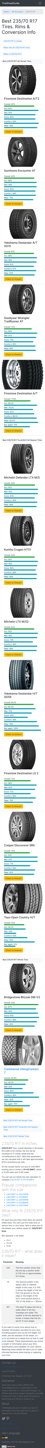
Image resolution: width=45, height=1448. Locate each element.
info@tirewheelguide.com (12, 1366)
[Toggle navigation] (40, 3)
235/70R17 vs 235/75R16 (17, 1205)
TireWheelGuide (10, 3)
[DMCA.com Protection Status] (9, 1446)
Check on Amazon (14, 131)
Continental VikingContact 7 (21, 1070)
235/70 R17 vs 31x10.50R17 (22, 1180)
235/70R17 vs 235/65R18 (17, 1200)
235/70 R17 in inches (13, 41)
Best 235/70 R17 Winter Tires (16, 1136)
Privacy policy (7, 1423)
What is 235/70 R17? (12, 54)
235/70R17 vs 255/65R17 (17, 1197)
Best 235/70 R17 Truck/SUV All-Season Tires (21, 1128)
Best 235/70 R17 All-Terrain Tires (18, 1120)
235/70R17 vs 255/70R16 (17, 1194)
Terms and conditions (11, 1428)
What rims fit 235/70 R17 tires (17, 47)
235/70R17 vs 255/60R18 (17, 1202)
